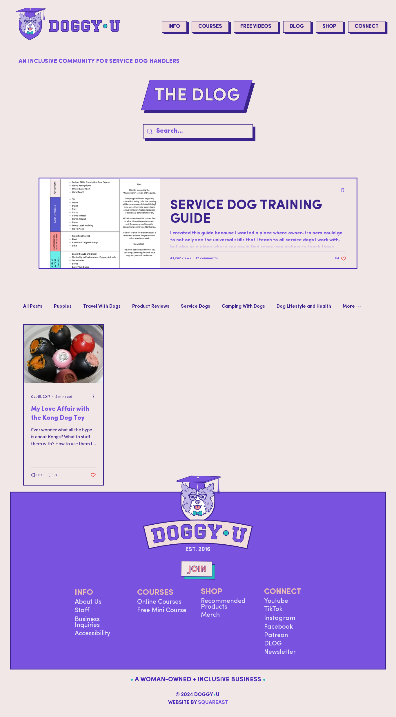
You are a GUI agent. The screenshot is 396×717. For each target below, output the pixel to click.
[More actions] (95, 396)
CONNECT (282, 592)
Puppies (63, 306)
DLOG (273, 644)
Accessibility (92, 633)
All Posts (32, 306)
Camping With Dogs (243, 306)
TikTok (273, 609)
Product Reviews (150, 306)
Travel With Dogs (102, 306)
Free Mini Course (161, 610)
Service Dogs (195, 306)
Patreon (276, 635)
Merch (210, 615)
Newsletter (280, 652)
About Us (88, 602)
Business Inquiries (87, 622)
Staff (82, 610)
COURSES (155, 593)
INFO (84, 593)
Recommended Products (223, 604)
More (349, 306)
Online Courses (159, 602)
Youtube (276, 601)
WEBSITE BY (198, 702)
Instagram (279, 618)
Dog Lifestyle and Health (304, 306)
